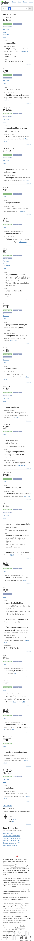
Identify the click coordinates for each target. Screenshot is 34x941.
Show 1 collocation (6, 33)
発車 (15, 673)
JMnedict (25, 878)
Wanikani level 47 (7, 395)
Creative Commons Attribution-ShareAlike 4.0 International (15, 911)
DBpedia (22, 926)
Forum (14, 2)
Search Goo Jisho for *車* (11, 836)
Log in (31, 2)
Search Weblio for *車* (10, 845)
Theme (25, 2)
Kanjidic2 (19, 878)
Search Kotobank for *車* (11, 843)
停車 (24, 580)
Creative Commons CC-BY (22, 891)
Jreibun (12, 893)
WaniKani (20, 899)
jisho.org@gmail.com (8, 865)
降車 (14, 702)
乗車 (23, 702)
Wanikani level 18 (7, 512)
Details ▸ (28, 64)
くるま (15, 819)
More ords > (7, 806)
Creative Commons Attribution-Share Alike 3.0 (14, 921)
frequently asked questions (18, 867)
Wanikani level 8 (7, 77)
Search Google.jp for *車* (11, 840)
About (19, 2)
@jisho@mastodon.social (9, 863)
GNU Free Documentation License (14, 930)
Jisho (5, 3)
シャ (13, 822)
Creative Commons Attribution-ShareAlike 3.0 (14, 929)
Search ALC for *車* (9, 833)
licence (14, 886)
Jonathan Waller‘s (20, 935)
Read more (24, 51)
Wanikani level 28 (7, 313)
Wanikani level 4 (7, 258)
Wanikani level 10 (7, 26)
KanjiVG (5, 918)
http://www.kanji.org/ (8, 909)
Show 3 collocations (6, 265)
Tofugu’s (25, 897)
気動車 (12, 555)
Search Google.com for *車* (12, 838)
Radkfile (5, 880)
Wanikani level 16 (7, 116)
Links (4, 37)
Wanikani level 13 (7, 357)
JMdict (14, 878)
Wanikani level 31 (17, 776)
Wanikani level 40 (7, 157)
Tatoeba (24, 890)
